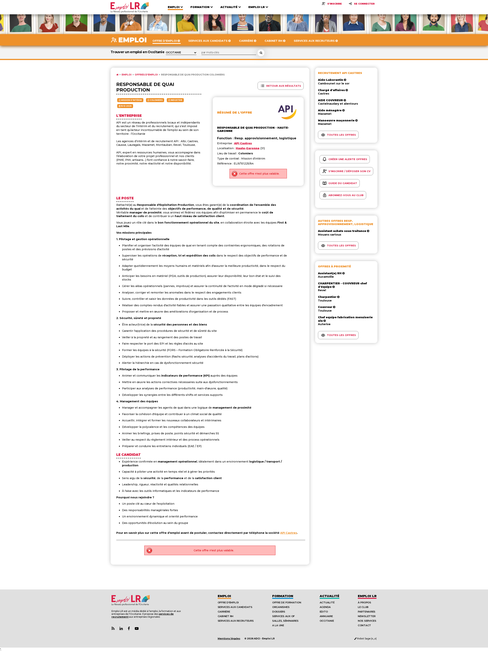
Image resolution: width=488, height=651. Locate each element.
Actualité (329, 596)
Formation (282, 596)
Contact (364, 625)
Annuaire (326, 616)
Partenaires (366, 611)
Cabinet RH (225, 616)
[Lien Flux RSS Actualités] (113, 629)
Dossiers (278, 611)
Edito (324, 611)
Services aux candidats (235, 607)
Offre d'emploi (228, 602)
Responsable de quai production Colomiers (193, 74)
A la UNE (278, 625)
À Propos (364, 602)
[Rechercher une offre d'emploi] (261, 52)
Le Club (363, 607)
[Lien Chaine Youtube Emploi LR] (137, 629)
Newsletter (366, 616)
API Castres (288, 533)
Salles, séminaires (285, 620)
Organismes (280, 607)
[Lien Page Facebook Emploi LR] (129, 629)
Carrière (224, 611)
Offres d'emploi (146, 74)
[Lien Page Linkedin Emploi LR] (121, 629)
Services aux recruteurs (236, 620)
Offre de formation (286, 602)
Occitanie (327, 620)
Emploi (127, 74)
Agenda (325, 607)
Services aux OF (283, 616)
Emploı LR (367, 596)
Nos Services (367, 620)
